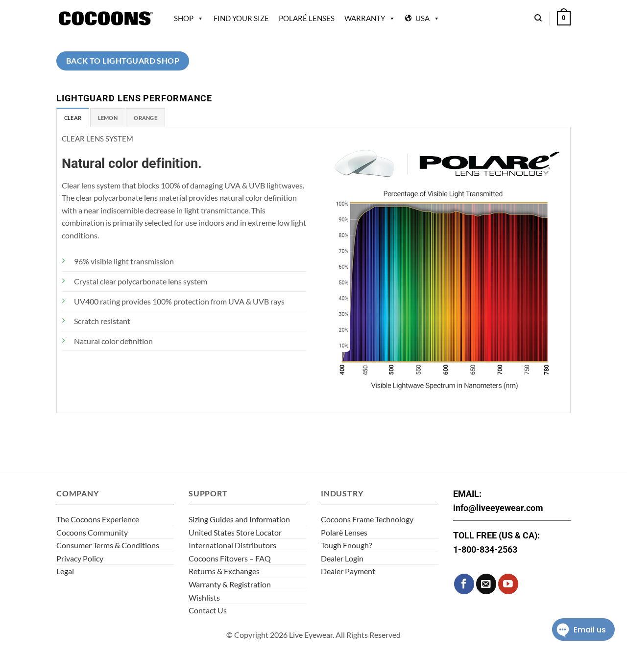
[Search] (538, 18)
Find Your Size (241, 18)
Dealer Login (342, 558)
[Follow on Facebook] (464, 584)
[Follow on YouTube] (508, 584)
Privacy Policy (79, 558)
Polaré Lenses (307, 18)
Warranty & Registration (230, 584)
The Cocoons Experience (97, 519)
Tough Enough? (346, 545)
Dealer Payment (348, 571)
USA (422, 18)
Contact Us (208, 610)
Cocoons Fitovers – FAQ (230, 558)
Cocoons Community (92, 532)
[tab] (72, 117)
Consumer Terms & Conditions (107, 545)
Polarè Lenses (344, 532)
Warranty (364, 18)
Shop (183, 18)
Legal (65, 571)
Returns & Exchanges (224, 571)
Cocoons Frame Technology (367, 519)
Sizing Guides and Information (239, 519)
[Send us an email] (486, 584)
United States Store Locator (235, 532)
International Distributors (232, 545)
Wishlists (204, 597)
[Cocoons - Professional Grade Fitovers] (105, 18)
